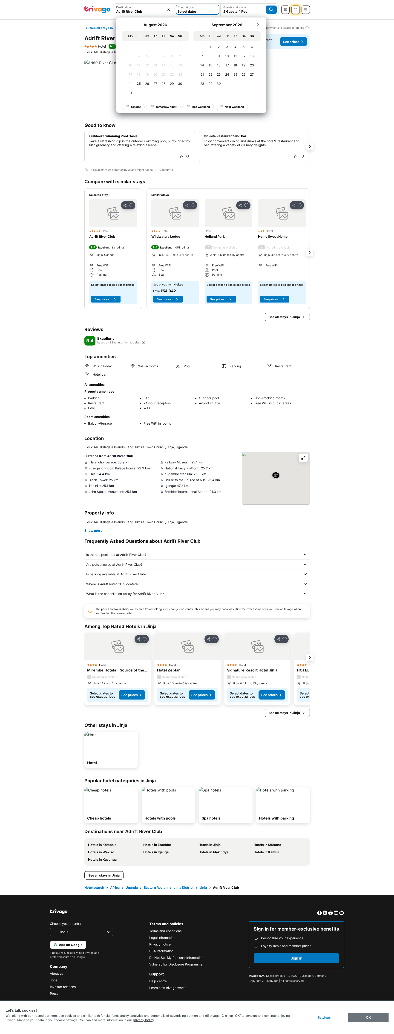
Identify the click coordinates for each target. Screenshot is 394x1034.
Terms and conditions (165, 931)
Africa (115, 887)
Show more (93, 530)
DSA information (161, 951)
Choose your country (65, 923)
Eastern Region (156, 887)
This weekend (200, 107)
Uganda (132, 887)
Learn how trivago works (167, 988)
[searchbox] (144, 11)
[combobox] (144, 10)
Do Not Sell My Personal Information (176, 958)
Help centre (158, 981)
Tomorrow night (166, 107)
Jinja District (183, 887)
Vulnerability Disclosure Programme (175, 964)
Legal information (162, 938)
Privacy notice (160, 944)
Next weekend (234, 107)
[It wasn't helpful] (187, 156)
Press (54, 993)
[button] (144, 10)
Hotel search (94, 887)
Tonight (136, 107)
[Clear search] (168, 10)
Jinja (203, 887)
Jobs (53, 980)
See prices (291, 42)
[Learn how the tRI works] (143, 342)
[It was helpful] (181, 156)
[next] (258, 25)
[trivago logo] (97, 9)
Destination (123, 7)
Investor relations (63, 987)
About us (56, 973)
